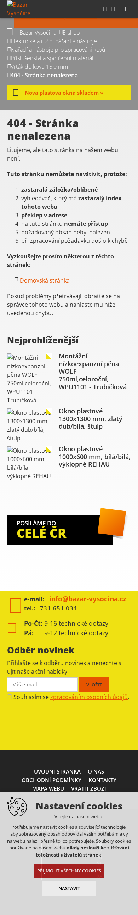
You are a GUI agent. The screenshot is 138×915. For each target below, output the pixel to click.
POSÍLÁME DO (41, 530)
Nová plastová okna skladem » (64, 92)
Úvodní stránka (57, 771)
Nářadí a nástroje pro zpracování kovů (58, 50)
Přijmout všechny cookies (69, 870)
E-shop (71, 33)
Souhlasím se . (71, 697)
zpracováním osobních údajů (89, 697)
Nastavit (69, 888)
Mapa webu (48, 788)
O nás (96, 771)
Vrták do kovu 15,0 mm (39, 67)
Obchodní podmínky (51, 779)
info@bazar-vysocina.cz (87, 598)
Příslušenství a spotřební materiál (52, 58)
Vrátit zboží (88, 788)
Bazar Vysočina (37, 33)
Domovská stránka (45, 280)
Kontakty (102, 779)
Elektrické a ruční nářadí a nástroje (54, 41)
